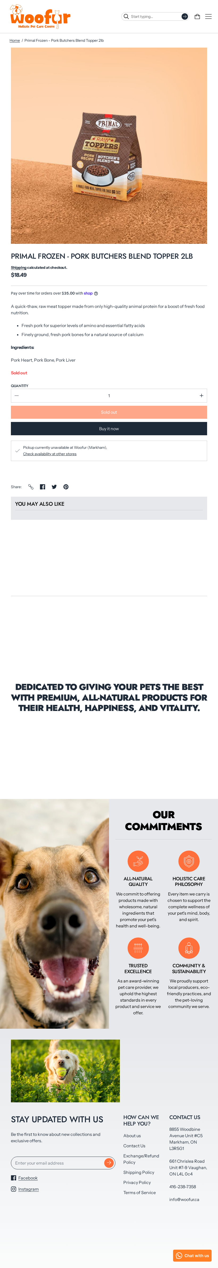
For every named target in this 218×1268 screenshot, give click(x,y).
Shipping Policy (138, 1172)
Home (15, 40)
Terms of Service (139, 1192)
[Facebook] (42, 487)
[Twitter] (54, 487)
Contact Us (134, 1145)
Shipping (19, 267)
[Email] (31, 487)
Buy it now (109, 428)
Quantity (19, 385)
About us (132, 1135)
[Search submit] (185, 16)
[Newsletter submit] (109, 1163)
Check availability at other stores (50, 454)
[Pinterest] (66, 487)
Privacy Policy (137, 1182)
